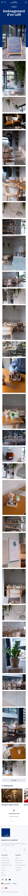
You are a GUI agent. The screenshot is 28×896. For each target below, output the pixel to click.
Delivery (17, 857)
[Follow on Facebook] (2, 880)
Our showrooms (4, 857)
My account (3, 875)
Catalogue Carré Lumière (6, 865)
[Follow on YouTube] (10, 880)
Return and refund (19, 860)
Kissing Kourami (15, 891)
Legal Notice (18, 870)
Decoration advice (5, 862)
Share (15, 780)
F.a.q (2, 872)
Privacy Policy (18, 867)
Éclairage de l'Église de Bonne (10, 805)
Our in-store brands (5, 860)
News (2, 867)
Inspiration (14, 6)
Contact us (3, 870)
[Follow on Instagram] (6, 880)
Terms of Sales (18, 862)
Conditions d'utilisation (20, 865)
